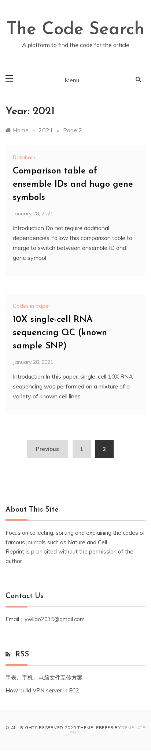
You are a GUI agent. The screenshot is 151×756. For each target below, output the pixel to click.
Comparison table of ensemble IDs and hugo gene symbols (73, 184)
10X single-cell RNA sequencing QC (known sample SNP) (60, 333)
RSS (22, 654)
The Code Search (75, 30)
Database (25, 157)
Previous (47, 448)
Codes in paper (31, 305)
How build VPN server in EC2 (42, 690)
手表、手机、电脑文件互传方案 (43, 677)
